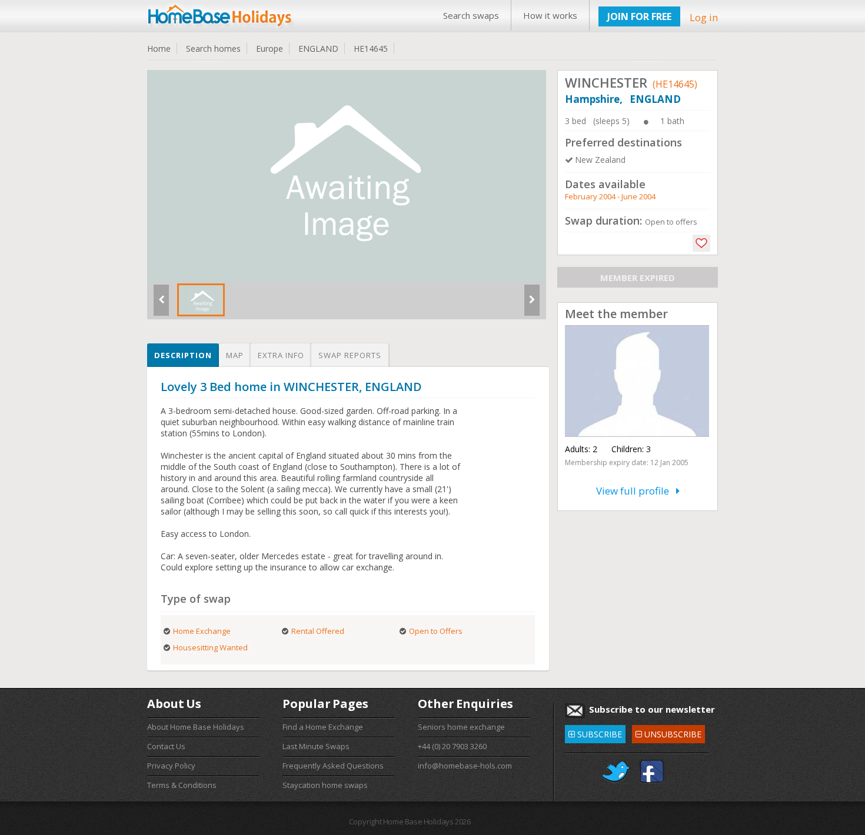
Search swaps (471, 15)
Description (183, 355)
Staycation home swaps (325, 785)
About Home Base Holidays (195, 727)
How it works (550, 15)
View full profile (636, 490)
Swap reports (349, 355)
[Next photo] (532, 304)
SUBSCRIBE (595, 732)
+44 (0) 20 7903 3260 (452, 746)
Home (159, 48)
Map (235, 355)
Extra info (281, 355)
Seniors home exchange (461, 727)
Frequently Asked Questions (333, 765)
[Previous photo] (161, 304)
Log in (704, 17)
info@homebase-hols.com (465, 765)
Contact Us (166, 746)
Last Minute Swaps (316, 746)
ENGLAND (318, 48)
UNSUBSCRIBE (668, 732)
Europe (269, 48)
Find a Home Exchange (322, 727)
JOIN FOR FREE (639, 16)
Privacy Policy (171, 765)
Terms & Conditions (182, 785)
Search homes (213, 48)
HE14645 (371, 48)
